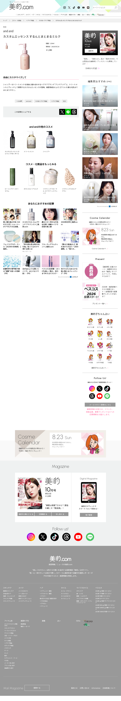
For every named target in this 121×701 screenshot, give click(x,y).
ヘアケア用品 (30, 20)
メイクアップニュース (25, 601)
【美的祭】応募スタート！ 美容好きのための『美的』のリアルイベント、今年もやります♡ (109, 271)
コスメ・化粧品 (16, 20)
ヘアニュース (44, 606)
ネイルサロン (65, 593)
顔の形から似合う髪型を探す (48, 598)
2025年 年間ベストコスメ (102, 596)
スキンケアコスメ (9, 628)
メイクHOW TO (23, 591)
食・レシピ (79, 593)
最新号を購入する (25, 514)
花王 (4, 27)
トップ (5, 20)
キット (6, 653)
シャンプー (46, 151)
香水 (5, 655)
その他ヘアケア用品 (45, 20)
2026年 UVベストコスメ (102, 598)
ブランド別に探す (9, 665)
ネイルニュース (65, 598)
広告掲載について (109, 688)
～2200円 (19, 101)
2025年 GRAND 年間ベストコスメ (105, 611)
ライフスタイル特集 (82, 598)
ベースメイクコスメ (10, 630)
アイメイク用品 (8, 633)
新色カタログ (22, 596)
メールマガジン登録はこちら (100, 404)
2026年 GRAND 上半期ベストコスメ (105, 608)
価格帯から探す (8, 668)
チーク (6, 650)
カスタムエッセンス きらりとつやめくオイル (12, 152)
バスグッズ (7, 648)
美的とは (74, 688)
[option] (6, 46)
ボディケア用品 (8, 645)
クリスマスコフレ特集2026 (10, 624)
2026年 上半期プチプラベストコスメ (105, 601)
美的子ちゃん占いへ (98, 368)
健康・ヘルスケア (81, 596)
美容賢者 (23, 624)
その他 (6, 660)
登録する (37, 688)
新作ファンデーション (25, 598)
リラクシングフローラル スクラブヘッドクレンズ (50, 191)
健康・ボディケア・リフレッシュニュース (84, 601)
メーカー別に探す (9, 663)
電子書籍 (88, 515)
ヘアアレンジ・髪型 (46, 591)
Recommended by (63, 277)
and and (8, 31)
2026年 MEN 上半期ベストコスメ (104, 605)
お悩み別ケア (7, 593)
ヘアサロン (43, 603)
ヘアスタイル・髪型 (46, 593)
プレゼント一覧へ (99, 303)
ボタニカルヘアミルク (31, 189)
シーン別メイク (23, 593)
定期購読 (42, 514)
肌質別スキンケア (8, 591)
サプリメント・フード (10, 658)
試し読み (59, 514)
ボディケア (79, 591)
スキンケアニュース (9, 601)
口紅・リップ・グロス (10, 635)
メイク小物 (7, 638)
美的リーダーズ (25, 626)
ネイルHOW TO (65, 596)
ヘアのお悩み (44, 601)
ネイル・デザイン (66, 591)
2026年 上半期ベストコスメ (103, 591)
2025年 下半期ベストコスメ (103, 593)
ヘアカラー (43, 596)
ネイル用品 (7, 640)
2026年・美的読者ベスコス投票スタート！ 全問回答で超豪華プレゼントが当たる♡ (109, 291)
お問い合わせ (84, 688)
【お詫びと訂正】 (92, 68)
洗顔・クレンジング (9, 596)
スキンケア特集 (7, 598)
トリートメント (29, 151)
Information (96, 688)
